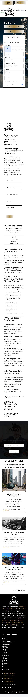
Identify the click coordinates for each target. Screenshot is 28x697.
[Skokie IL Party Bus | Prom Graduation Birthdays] (14, 554)
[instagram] (8, 687)
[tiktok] (13, 687)
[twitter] (5, 687)
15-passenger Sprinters (17, 361)
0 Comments (6, 510)
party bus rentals (13, 608)
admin (6, 509)
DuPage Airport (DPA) (17, 622)
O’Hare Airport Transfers (13, 292)
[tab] (14, 235)
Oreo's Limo (13, 691)
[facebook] (2, 687)
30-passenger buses (11, 363)
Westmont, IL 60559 (9, 675)
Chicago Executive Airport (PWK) (13, 624)
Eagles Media (18, 692)
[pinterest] (10, 687)
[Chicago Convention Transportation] (14, 470)
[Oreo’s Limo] (14, 595)
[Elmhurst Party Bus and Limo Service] (14, 517)
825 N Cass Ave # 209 (9, 673)
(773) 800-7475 (10, 139)
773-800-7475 (14, 170)
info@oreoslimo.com (11, 142)
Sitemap (17, 691)
